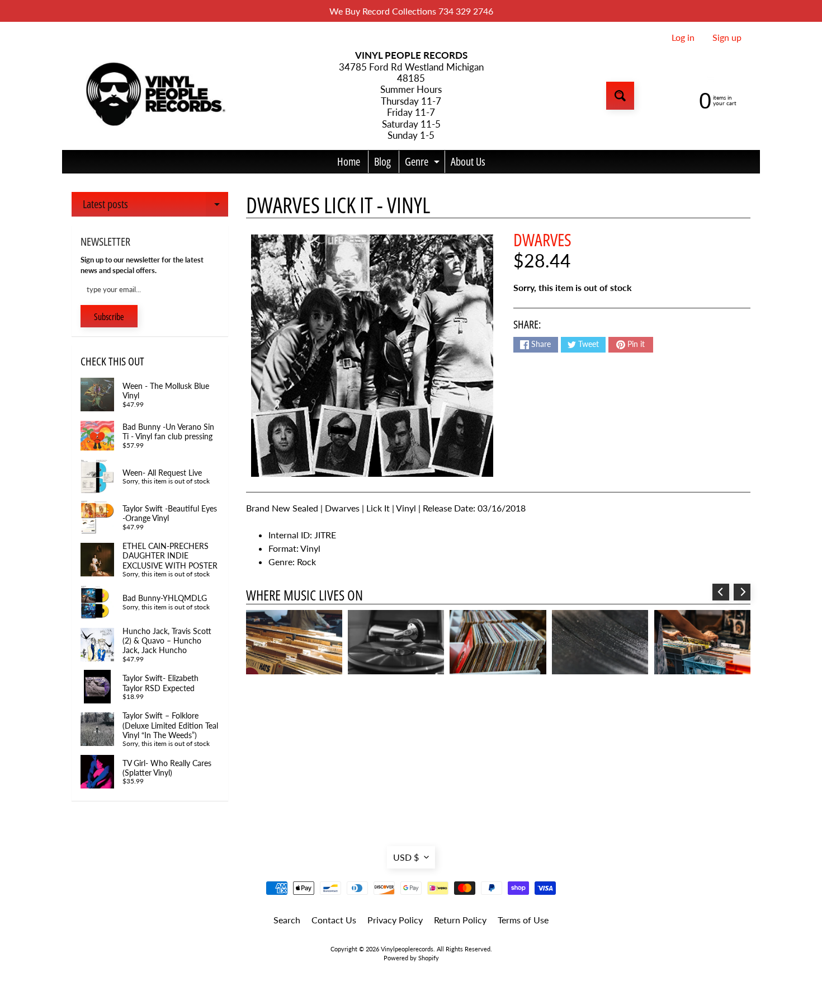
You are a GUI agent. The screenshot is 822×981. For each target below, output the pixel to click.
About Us (468, 161)
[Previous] (720, 592)
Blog (382, 161)
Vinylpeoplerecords (407, 948)
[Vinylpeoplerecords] (154, 96)
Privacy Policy (395, 919)
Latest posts (155, 206)
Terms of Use (523, 919)
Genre (423, 163)
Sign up (726, 37)
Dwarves (542, 239)
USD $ (406, 857)
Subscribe (109, 317)
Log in (683, 37)
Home (348, 161)
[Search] (620, 96)
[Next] (742, 592)
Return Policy (460, 919)
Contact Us (333, 919)
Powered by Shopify (411, 957)
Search (286, 919)
